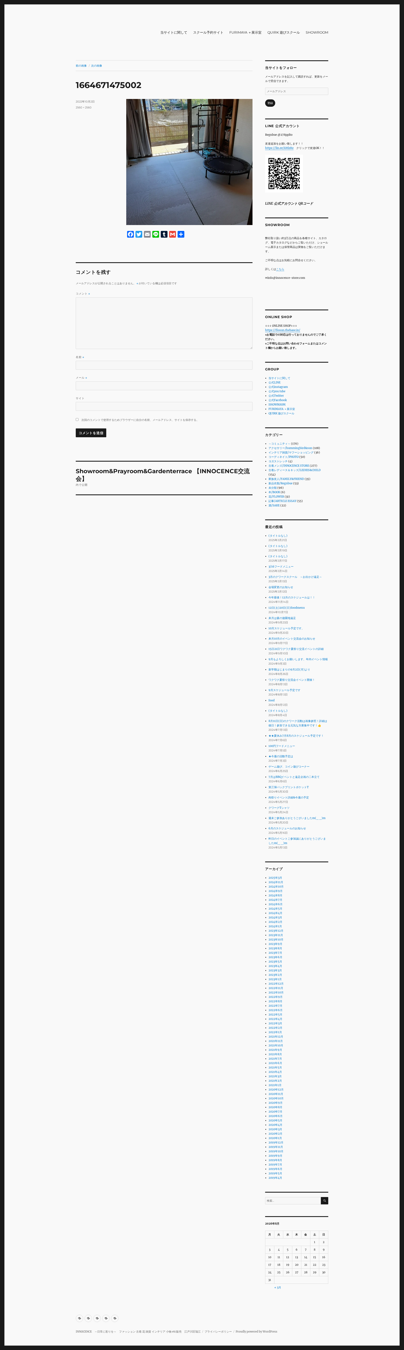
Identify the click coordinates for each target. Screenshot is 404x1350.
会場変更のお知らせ (280, 587)
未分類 (272, 488)
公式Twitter (276, 396)
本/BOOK (274, 492)
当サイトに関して (173, 32)
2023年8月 (275, 948)
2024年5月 (275, 908)
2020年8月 (275, 1107)
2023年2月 (275, 975)
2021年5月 (275, 1067)
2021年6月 (275, 1063)
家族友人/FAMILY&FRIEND (286, 479)
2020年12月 (276, 1089)
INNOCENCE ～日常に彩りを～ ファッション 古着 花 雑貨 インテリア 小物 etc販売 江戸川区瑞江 (138, 1331)
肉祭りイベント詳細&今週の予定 (288, 797)
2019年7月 (275, 1164)
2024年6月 (275, 904)
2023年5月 (275, 961)
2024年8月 (275, 895)
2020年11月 (275, 1094)
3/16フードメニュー (281, 566)
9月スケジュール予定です (284, 690)
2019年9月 (275, 1156)
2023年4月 (275, 966)
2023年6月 (275, 957)
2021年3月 (275, 1076)
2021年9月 (275, 1050)
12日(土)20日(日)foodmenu (286, 608)
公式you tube (276, 391)
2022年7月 (275, 1006)
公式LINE (274, 382)
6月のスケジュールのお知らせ (287, 828)
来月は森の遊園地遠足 (282, 618)
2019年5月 (275, 1173)
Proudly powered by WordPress (256, 1331)
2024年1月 (275, 926)
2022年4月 (275, 1019)
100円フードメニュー (281, 746)
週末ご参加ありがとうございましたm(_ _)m (297, 818)
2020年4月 (275, 1125)
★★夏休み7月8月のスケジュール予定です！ (296, 736)
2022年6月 (275, 1010)
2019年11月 (275, 1147)
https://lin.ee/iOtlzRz (279, 148)
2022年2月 (275, 1028)
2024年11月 (275, 882)
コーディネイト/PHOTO (283, 457)
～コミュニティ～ (279, 443)
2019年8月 (275, 1160)
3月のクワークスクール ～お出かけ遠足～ (295, 577)
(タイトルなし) (277, 535)
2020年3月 (275, 1129)
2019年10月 (275, 1151)
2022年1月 (275, 1032)
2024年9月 (275, 891)
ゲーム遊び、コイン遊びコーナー (289, 766)
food (271, 700)
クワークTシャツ (279, 808)
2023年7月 (275, 953)
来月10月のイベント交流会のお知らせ (291, 638)
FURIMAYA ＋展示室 (245, 32)
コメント (83, 293)
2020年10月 (276, 1098)
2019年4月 (275, 1178)
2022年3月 (275, 1023)
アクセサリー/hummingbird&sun (290, 448)
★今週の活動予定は (280, 756)
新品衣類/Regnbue (280, 483)
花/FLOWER (276, 496)
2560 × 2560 (84, 107)
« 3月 (277, 1287)
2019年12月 (275, 1142)
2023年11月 (275, 935)
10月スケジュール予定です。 (286, 628)
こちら (280, 269)
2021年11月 (275, 1041)
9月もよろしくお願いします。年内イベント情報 (298, 659)
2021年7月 (275, 1058)
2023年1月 (275, 979)
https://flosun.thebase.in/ (282, 330)
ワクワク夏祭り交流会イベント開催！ (291, 680)
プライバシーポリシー (218, 1331)
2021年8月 (275, 1054)
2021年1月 (275, 1085)
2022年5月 (275, 1014)
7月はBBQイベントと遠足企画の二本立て (294, 777)
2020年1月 (275, 1138)
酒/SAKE (274, 505)
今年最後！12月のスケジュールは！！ (291, 597)
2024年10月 (276, 886)
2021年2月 (275, 1081)
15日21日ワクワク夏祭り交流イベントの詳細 (296, 649)
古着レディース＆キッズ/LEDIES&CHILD (294, 470)
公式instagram (278, 387)
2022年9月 (275, 997)
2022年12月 (276, 983)
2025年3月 (275, 878)
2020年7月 (275, 1111)
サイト (80, 398)
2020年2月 (275, 1133)
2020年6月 (275, 1116)
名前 (80, 357)
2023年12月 (275, 930)
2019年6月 (275, 1169)
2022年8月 (275, 1001)
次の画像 (96, 65)
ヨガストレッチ (278, 461)
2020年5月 (275, 1120)
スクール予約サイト (208, 32)
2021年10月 (275, 1045)
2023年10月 (275, 939)
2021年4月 (275, 1072)
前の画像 (81, 65)
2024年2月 (275, 922)
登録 (270, 103)
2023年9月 (275, 944)
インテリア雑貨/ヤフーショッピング (291, 452)
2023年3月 (275, 970)
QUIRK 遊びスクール (283, 32)
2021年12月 (275, 1036)
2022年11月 (275, 988)
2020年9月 (275, 1103)
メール (81, 377)
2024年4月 (275, 913)
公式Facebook (277, 400)
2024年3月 (275, 917)
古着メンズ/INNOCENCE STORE (288, 466)
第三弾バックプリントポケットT (288, 787)
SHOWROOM (317, 32)
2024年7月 (275, 900)
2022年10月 (276, 992)
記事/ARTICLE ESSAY (282, 501)
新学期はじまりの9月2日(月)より (289, 669)
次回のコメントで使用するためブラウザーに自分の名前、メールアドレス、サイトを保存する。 (140, 420)
